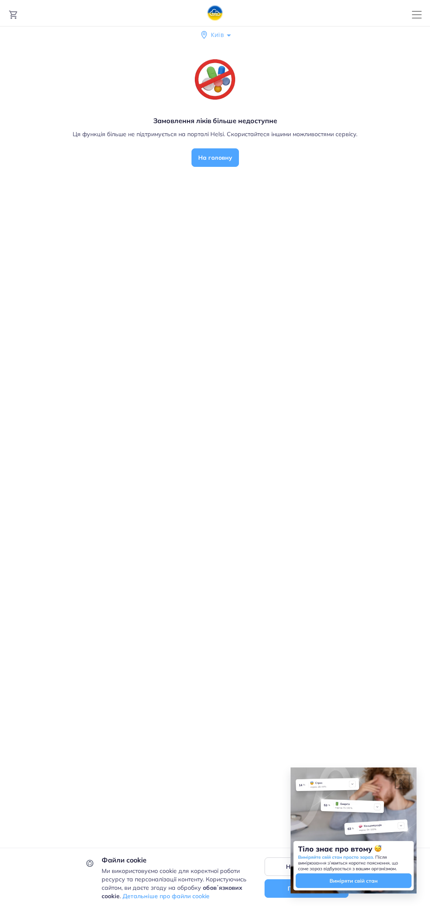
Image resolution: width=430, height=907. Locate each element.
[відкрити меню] (417, 14)
